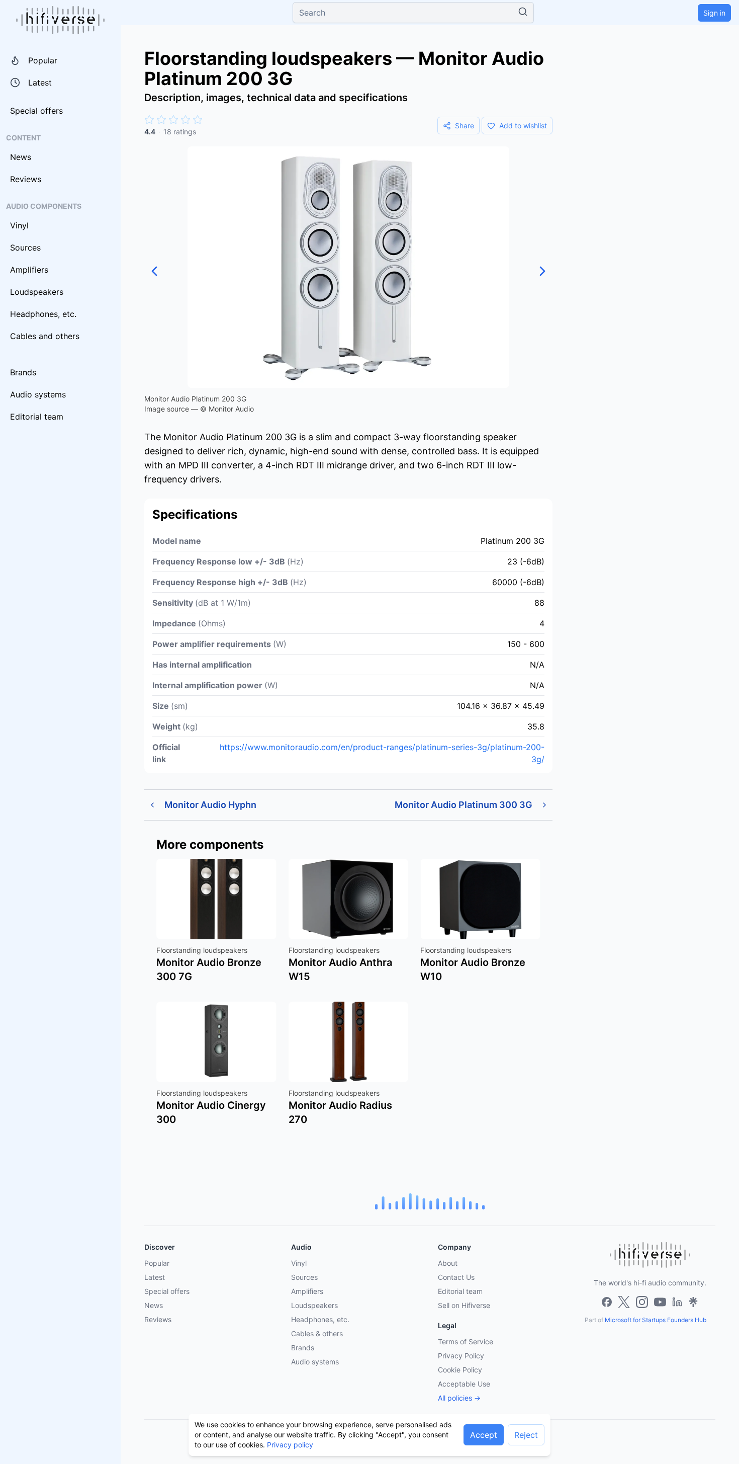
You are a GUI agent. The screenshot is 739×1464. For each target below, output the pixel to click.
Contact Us (456, 1277)
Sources (25, 247)
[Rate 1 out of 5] (149, 120)
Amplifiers (29, 270)
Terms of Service (465, 1341)
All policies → (459, 1398)
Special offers (36, 111)
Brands (23, 372)
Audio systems (38, 394)
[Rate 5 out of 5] (198, 120)
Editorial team (36, 417)
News (20, 157)
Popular (42, 60)
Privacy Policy (461, 1355)
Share (464, 125)
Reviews (25, 179)
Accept (483, 1435)
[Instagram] (642, 1302)
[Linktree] (693, 1302)
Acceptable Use (464, 1383)
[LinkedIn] (677, 1302)
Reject (526, 1435)
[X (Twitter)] (624, 1302)
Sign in (714, 13)
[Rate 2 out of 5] (161, 120)
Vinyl (19, 225)
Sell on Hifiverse (464, 1305)
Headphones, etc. (43, 314)
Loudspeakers (36, 292)
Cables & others (317, 1333)
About (447, 1263)
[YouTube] (660, 1302)
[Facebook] (607, 1302)
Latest (40, 82)
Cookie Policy (460, 1369)
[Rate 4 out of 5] (185, 120)
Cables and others (44, 336)
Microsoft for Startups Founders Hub (655, 1320)
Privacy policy (290, 1444)
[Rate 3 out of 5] (173, 120)
